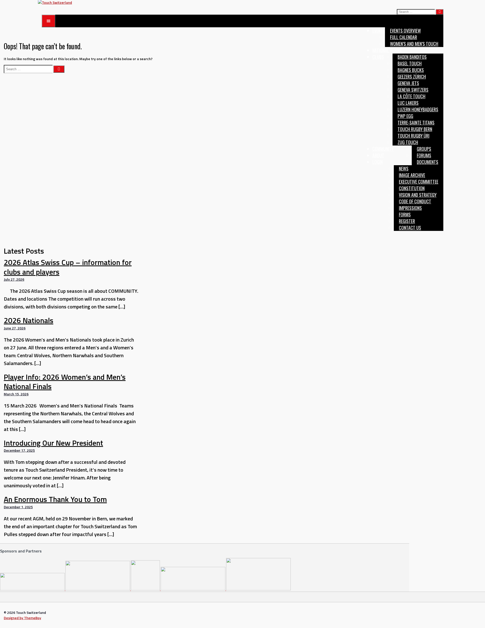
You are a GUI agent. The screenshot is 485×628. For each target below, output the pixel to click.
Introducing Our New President (53, 443)
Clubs (378, 57)
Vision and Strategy (418, 194)
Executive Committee (418, 181)
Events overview (405, 30)
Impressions (410, 208)
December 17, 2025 (19, 450)
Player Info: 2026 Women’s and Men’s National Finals (65, 381)
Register (407, 221)
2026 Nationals (28, 320)
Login (377, 162)
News (403, 168)
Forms (405, 214)
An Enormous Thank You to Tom (55, 499)
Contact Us (410, 227)
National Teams (387, 50)
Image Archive (412, 175)
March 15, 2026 (16, 394)
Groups (424, 149)
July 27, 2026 (14, 279)
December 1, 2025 (18, 507)
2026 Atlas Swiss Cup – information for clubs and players (68, 267)
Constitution (412, 188)
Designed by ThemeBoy (22, 617)
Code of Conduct (415, 201)
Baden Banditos (412, 57)
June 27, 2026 (15, 328)
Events (378, 30)
